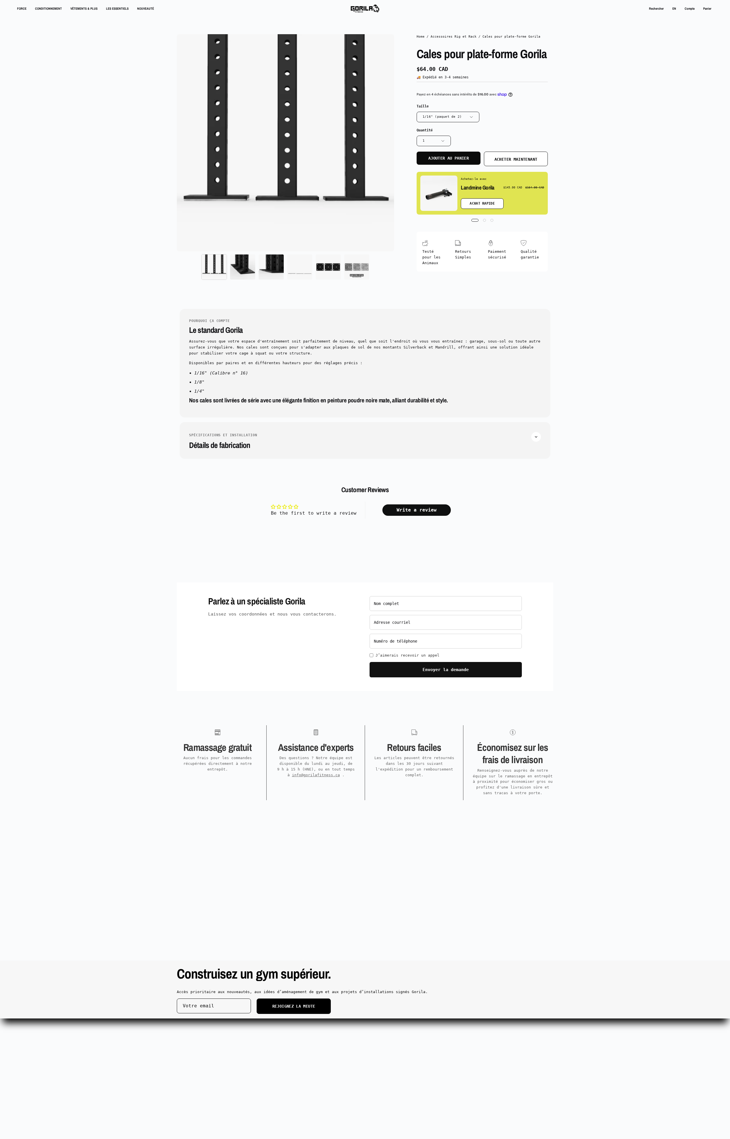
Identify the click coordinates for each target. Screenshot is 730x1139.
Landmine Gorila (477, 187)
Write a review (417, 510)
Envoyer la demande (446, 669)
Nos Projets (266, 1052)
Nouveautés (188, 1075)
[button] (656, 8)
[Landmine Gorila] (438, 193)
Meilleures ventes (196, 1067)
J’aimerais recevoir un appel (407, 655)
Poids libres (190, 1052)
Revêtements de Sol (274, 1060)
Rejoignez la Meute (293, 1006)
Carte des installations (435, 1052)
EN (674, 8)
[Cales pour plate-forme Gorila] (214, 267)
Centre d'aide (347, 1030)
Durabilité (420, 1037)
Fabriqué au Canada (197, 1082)
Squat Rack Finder (196, 1037)
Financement (266, 1075)
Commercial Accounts (276, 1045)
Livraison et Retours (355, 1037)
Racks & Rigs (190, 1030)
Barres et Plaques (196, 1045)
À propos (418, 1030)
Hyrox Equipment (271, 1037)
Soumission (265, 1030)
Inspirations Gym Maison (435, 1045)
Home (421, 36)
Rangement (187, 1060)
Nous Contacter (348, 1052)
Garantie (341, 1045)
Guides (261, 1067)
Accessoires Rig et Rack (453, 36)
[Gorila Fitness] (365, 9)
